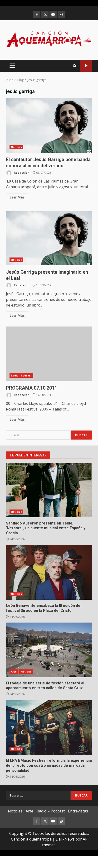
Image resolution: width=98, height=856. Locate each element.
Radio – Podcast (51, 811)
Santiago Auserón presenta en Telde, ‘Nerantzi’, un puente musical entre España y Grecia (49, 490)
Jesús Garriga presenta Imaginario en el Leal (49, 238)
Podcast (86, 66)
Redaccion (21, 173)
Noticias (16, 147)
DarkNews (65, 839)
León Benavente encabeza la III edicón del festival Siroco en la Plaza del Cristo (49, 572)
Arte (14, 671)
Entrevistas (78, 811)
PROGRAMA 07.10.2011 (49, 354)
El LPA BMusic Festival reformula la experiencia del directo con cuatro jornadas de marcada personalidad (49, 727)
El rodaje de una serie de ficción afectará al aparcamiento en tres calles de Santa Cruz (49, 650)
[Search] (74, 65)
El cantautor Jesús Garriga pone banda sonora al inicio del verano (49, 125)
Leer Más (17, 197)
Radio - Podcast (21, 375)
